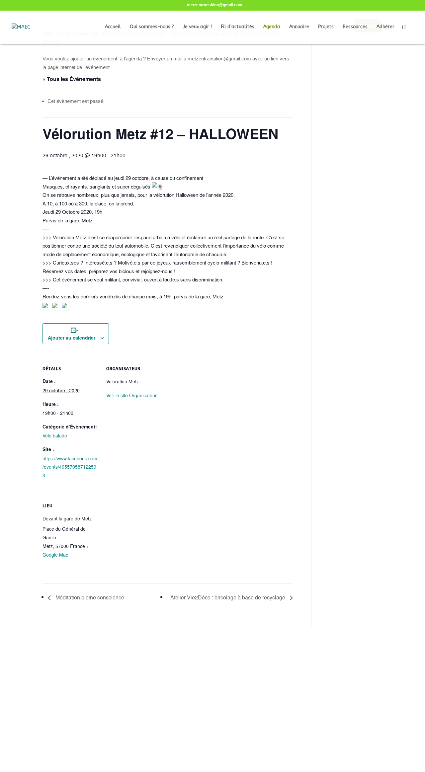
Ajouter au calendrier (71, 337)
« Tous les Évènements (71, 79)
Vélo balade (54, 435)
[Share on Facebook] (46, 307)
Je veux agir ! (197, 27)
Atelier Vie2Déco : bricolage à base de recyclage (228, 597)
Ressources (355, 27)
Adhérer (385, 27)
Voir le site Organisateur (131, 395)
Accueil (113, 27)
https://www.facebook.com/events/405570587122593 (69, 467)
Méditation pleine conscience (89, 597)
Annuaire (299, 27)
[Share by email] (66, 307)
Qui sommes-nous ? (152, 27)
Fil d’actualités (237, 27)
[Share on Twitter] (56, 307)
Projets (326, 27)
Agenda (271, 27)
